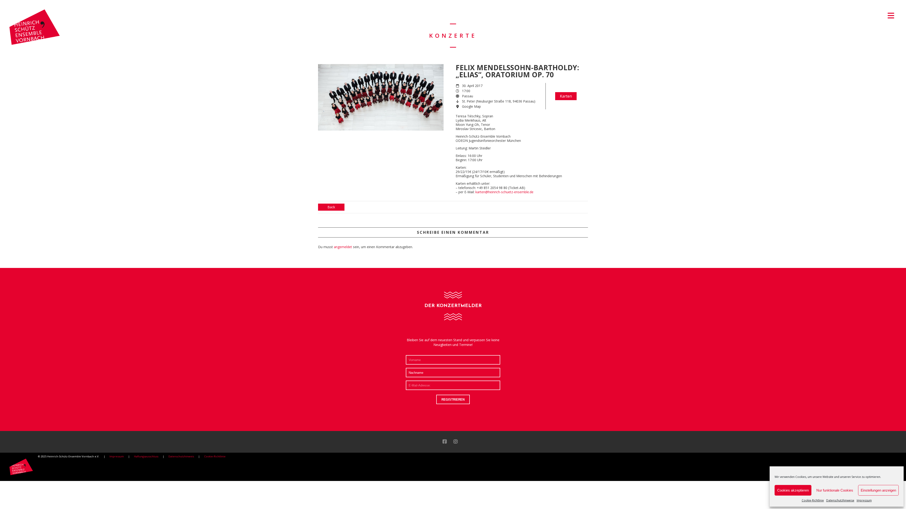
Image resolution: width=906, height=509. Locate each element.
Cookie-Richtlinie (813, 500)
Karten (566, 96)
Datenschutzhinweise (840, 500)
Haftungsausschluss (146, 456)
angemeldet (343, 247)
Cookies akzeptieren (793, 490)
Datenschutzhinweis (181, 456)
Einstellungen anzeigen (878, 490)
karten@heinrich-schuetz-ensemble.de (504, 192)
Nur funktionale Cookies (834, 490)
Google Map (471, 106)
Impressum (864, 500)
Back (331, 207)
